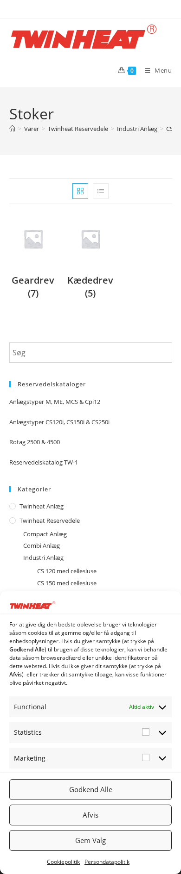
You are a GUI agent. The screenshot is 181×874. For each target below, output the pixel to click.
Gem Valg (90, 840)
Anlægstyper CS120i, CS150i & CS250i (59, 422)
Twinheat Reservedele (49, 520)
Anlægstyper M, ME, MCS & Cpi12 (54, 401)
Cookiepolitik (63, 862)
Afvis (90, 814)
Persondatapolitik (106, 862)
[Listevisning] (101, 191)
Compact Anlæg (45, 534)
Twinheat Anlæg (41, 506)
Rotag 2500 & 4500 (34, 442)
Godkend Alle (90, 789)
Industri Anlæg (43, 557)
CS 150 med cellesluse (67, 583)
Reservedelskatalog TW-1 (43, 462)
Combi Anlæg (41, 545)
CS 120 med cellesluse (67, 571)
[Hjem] (12, 128)
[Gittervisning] (80, 191)
